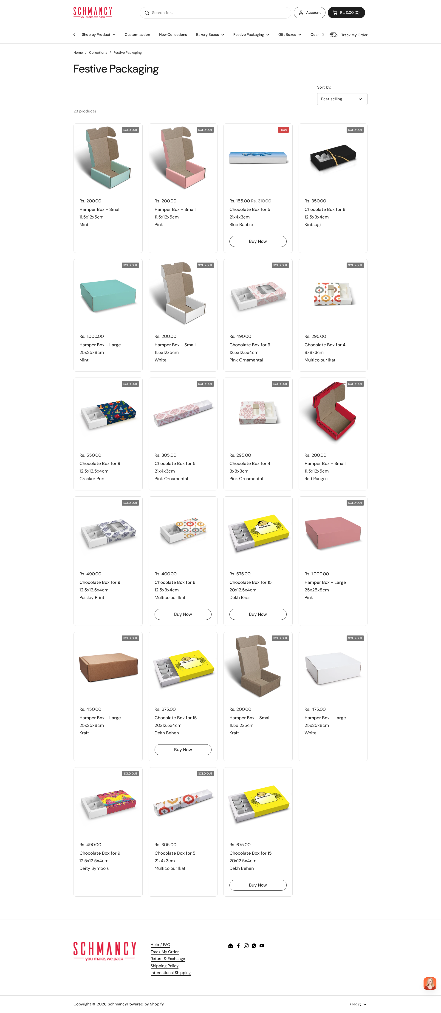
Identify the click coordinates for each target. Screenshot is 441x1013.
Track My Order (165, 951)
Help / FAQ (160, 944)
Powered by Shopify (145, 1004)
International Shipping (171, 972)
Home (78, 52)
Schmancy (117, 1004)
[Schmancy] (93, 13)
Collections (98, 52)
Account (313, 12)
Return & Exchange (168, 958)
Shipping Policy (164, 965)
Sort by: (324, 87)
